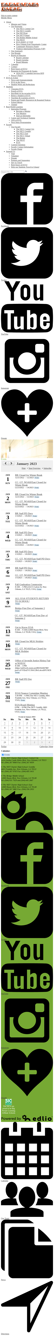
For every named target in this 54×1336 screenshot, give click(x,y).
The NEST (20, 40)
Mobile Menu (6, 18)
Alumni (14, 105)
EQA (18, 142)
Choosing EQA (17, 89)
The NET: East (22, 134)
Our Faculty (16, 127)
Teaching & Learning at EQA (23, 98)
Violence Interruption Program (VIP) (30, 49)
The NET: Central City (25, 29)
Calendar (14, 64)
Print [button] (23, 468)
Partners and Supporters (20, 160)
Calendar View (46, 746)
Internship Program (18, 109)
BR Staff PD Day (23, 679)
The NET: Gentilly (23, 31)
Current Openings (18, 145)
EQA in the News (18, 82)
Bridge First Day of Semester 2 (30, 608)
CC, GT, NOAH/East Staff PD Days (32, 558)
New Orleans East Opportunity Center (31, 44)
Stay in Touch (16, 163)
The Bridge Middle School (26, 38)
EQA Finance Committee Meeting (31, 693)
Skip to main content (9, 16)
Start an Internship (23, 116)
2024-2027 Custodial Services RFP (30, 73)
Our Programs (16, 26)
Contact (14, 67)
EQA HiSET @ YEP (24, 42)
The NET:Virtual (23, 35)
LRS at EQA (16, 120)
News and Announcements (21, 80)
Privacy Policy (17, 76)
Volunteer (15, 156)
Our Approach (16, 51)
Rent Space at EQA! (19, 69)
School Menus (16, 102)
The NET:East (22, 33)
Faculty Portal (16, 149)
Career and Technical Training (23, 118)
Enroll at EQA (17, 91)
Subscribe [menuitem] (47, 468)
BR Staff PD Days (24, 513)
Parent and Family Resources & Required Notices (30, 100)
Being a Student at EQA (20, 96)
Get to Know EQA (24, 627)
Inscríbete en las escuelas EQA (23, 93)
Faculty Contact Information (22, 147)
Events (7, 755)
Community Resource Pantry (27, 46)
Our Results (15, 53)
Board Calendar (22, 58)
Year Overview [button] (35, 468)
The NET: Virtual (23, 136)
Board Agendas (22, 60)
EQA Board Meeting (25, 705)
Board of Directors (18, 55)
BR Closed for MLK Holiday (29, 641)
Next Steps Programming (21, 122)
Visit (13, 154)
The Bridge (20, 138)
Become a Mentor (23, 111)
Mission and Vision (18, 24)
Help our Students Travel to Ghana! (25, 167)
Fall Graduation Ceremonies (28, 584)
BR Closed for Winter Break (28, 475)
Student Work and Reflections (23, 84)
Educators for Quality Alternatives (20, 7)
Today (4, 746)
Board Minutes (22, 62)
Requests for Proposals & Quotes (24, 71)
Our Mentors (21, 113)
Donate (14, 158)
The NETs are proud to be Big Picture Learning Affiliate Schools (8, 1109)
